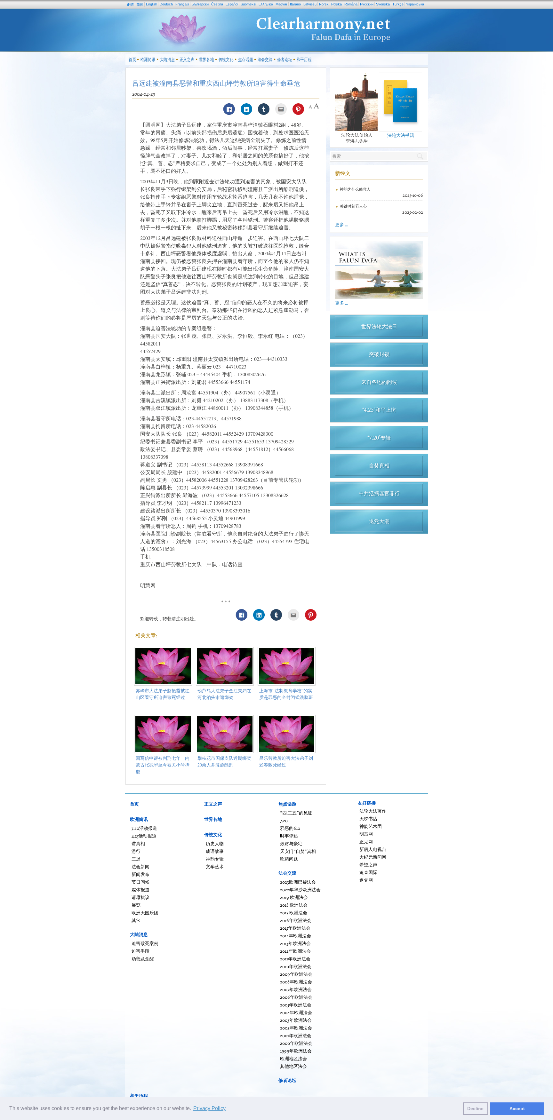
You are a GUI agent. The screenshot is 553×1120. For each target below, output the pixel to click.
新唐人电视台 (372, 849)
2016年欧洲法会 (295, 920)
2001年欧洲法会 (295, 1035)
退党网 (366, 880)
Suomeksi (248, 4)
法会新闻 (140, 866)
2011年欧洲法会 (295, 958)
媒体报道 (140, 889)
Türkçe (398, 4)
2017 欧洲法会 (293, 912)
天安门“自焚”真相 (298, 851)
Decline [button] (475, 1108)
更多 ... (341, 224)
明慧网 (366, 834)
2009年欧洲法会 (296, 974)
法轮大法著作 (372, 811)
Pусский (366, 4)
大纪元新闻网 (372, 857)
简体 (139, 4)
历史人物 (215, 843)
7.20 (284, 820)
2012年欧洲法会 (295, 951)
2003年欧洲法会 (296, 1020)
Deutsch (166, 4)
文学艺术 (215, 866)
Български (200, 4)
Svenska (383, 4)
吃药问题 (289, 859)
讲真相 (138, 843)
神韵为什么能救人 (355, 189)
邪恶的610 (290, 828)
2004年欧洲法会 (296, 1012)
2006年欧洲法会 (296, 997)
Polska (336, 4)
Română (350, 4)
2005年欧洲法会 (295, 1004)
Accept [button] (517, 1108)
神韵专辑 (215, 859)
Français (182, 4)
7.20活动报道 (144, 828)
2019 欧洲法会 (294, 897)
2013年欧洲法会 (295, 943)
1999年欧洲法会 (296, 1050)
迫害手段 (140, 951)
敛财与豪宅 (291, 843)
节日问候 (140, 882)
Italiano (295, 4)
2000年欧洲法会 (296, 1043)
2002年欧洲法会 (296, 1027)
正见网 (366, 841)
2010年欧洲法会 (295, 966)
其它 (136, 920)
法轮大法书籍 (400, 135)
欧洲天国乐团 (145, 912)
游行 (136, 851)
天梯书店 (368, 818)
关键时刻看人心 (353, 206)
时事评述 (289, 835)
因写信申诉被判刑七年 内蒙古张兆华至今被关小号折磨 (162, 764)
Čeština (217, 4)
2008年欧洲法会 (296, 981)
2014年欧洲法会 (295, 935)
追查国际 (368, 872)
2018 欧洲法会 (294, 905)
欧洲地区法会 (293, 1058)
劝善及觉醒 (143, 958)
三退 (136, 859)
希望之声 (368, 864)
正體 (130, 4)
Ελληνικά (266, 4)
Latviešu (310, 4)
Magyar (281, 4)
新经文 (342, 173)
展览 (136, 905)
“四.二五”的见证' (296, 812)
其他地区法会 (293, 1066)
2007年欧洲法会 (296, 989)
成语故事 (215, 851)
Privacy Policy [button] (209, 1108)
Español (232, 4)
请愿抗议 (140, 897)
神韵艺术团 (370, 826)
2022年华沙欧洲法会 (300, 889)
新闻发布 (140, 874)
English (151, 4)
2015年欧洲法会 (295, 928)
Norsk (324, 4)
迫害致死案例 (145, 943)
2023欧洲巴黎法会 (298, 882)
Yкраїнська (415, 4)
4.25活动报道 (144, 835)
